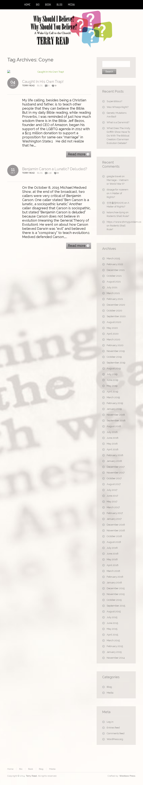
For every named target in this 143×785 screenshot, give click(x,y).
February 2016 (115, 576)
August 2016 (114, 542)
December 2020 (116, 304)
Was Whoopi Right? (117, 107)
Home (10, 769)
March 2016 (113, 571)
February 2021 (115, 299)
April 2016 (112, 565)
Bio (20, 769)
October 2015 (114, 600)
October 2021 (114, 275)
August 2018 (114, 426)
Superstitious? (114, 101)
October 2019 (114, 356)
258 (50, 173)
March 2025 (113, 258)
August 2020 (114, 322)
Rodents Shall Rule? (118, 216)
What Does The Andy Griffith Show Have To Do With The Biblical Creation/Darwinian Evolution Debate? (118, 135)
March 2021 (113, 293)
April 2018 (112, 449)
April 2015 (112, 634)
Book (30, 769)
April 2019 (112, 391)
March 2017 (113, 507)
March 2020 (113, 339)
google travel (114, 176)
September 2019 (116, 362)
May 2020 (112, 328)
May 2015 (112, 628)
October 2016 (114, 536)
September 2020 (116, 316)
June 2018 (112, 437)
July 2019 (112, 374)
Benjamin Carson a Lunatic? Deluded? (54, 169)
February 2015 (115, 646)
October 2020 (114, 310)
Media (110, 692)
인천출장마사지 (115, 202)
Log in (110, 721)
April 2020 (113, 333)
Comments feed (115, 733)
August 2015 (114, 611)
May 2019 (112, 385)
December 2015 (116, 588)
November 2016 (116, 530)
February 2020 (115, 345)
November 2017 (116, 472)
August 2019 (114, 368)
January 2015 (114, 652)
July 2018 (112, 432)
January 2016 (114, 582)
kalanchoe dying (116, 212)
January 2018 (114, 461)
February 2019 (115, 403)
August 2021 (114, 281)
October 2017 (114, 478)
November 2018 (116, 414)
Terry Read (31, 776)
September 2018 (116, 420)
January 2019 (114, 409)
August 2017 (114, 484)
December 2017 (116, 466)
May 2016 (112, 559)
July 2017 (112, 490)
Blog (39, 85)
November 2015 (116, 594)
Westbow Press (127, 776)
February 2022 (115, 264)
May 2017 (112, 501)
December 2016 (116, 524)
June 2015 (112, 623)
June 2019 (112, 380)
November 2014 (116, 657)
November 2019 (116, 351)
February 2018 (115, 455)
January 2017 (114, 518)
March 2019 (113, 397)
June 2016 (112, 553)
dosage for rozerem (117, 189)
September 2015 (116, 605)
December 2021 (116, 270)
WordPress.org (115, 739)
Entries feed (113, 727)
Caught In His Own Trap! (42, 81)
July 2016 (112, 547)
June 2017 (112, 495)
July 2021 (112, 287)
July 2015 (112, 617)
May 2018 (112, 443)
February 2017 (115, 513)
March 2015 (113, 640)
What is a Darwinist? (118, 122)
